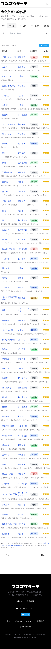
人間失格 (5, 95)
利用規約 (40, 621)
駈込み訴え (6, 268)
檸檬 (4, 162)
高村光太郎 (22, 229)
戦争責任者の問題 (9, 524)
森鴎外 (20, 514)
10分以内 (35, 25)
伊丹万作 (21, 524)
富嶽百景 (5, 533)
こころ (5, 66)
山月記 (5, 105)
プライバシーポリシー (24, 621)
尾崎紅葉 (21, 504)
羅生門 (5, 114)
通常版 (19, 601)
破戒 (4, 464)
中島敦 (20, 105)
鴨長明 (20, 181)
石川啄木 (21, 258)
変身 (4, 309)
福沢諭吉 (21, 172)
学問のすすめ (7, 172)
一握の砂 (5, 258)
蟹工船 (5, 191)
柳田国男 (21, 320)
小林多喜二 (22, 191)
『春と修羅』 (7, 201)
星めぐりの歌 (7, 474)
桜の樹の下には (8, 249)
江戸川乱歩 (22, 483)
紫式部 (20, 416)
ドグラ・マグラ (8, 124)
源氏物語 (5, 416)
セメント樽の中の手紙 (9, 298)
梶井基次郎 (22, 162)
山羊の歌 (5, 454)
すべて (11, 25)
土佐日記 (5, 287)
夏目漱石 (21, 66)
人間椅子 (5, 483)
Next (43, 555)
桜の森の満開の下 (9, 339)
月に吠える (6, 387)
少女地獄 (5, 358)
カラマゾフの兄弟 (9, 494)
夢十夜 (5, 143)
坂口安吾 (21, 339)
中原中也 (21, 454)
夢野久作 (21, 124)
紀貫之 (20, 287)
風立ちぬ (5, 368)
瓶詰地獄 (5, 445)
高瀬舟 (5, 514)
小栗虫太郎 (22, 426)
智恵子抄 (5, 229)
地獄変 (5, 378)
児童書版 (30, 601)
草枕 (4, 153)
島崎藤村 (21, 464)
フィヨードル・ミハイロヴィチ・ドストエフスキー (23, 494)
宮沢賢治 (21, 57)
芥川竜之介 (22, 114)
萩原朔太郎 (22, 387)
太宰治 (20, 76)
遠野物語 (5, 320)
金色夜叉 (5, 504)
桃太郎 (5, 406)
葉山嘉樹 (21, 298)
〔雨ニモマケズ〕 (9, 57)
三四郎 (5, 239)
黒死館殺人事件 (8, 426)
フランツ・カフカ (23, 309)
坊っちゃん (6, 134)
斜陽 (4, 210)
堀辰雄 (20, 368)
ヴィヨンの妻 (7, 330)
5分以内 (23, 25)
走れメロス (6, 76)
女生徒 (5, 277)
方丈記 (5, 181)
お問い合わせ (25, 626)
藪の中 (5, 397)
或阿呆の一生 (7, 435)
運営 (8, 621)
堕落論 (5, 349)
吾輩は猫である (8, 86)
